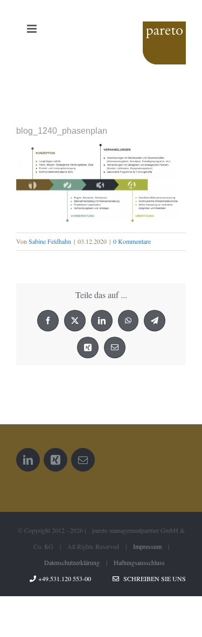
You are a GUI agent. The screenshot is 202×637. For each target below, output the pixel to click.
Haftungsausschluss (139, 562)
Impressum (147, 546)
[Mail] (83, 460)
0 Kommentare (132, 241)
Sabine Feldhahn (50, 241)
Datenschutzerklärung (72, 562)
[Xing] (55, 460)
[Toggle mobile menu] (32, 28)
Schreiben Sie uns (152, 578)
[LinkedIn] (28, 460)
